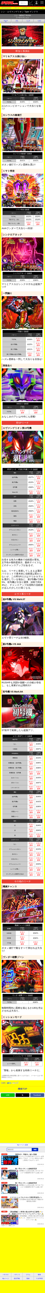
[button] (3, 448)
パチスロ (5, 1274)
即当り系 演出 (6, 21)
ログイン (23, 3)
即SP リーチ (16, 21)
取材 (28, 1278)
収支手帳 (31, 5)
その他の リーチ (39, 21)
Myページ (36, 5)
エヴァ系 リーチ (28, 21)
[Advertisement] (22, 1120)
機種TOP (22, 1089)
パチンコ (17, 1274)
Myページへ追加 (22, 1145)
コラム (28, 1274)
